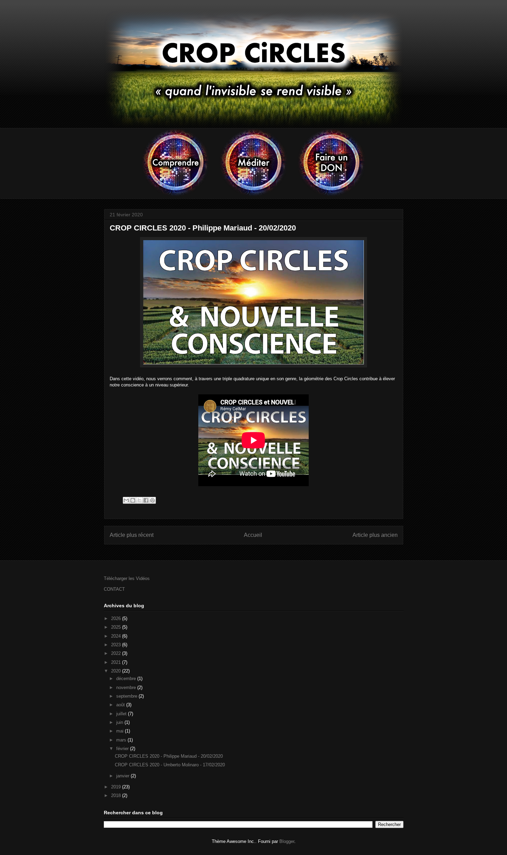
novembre (126, 687)
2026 (116, 618)
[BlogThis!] (132, 500)
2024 (116, 636)
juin (120, 722)
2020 (116, 671)
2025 (116, 627)
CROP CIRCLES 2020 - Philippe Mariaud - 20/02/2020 (169, 756)
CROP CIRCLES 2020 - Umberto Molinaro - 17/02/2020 (170, 764)
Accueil (253, 535)
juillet (122, 713)
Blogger (286, 841)
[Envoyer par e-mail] (126, 500)
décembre (126, 678)
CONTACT (114, 589)
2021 (116, 662)
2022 (116, 653)
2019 (116, 786)
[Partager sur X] (139, 500)
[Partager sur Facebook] (145, 500)
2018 (116, 795)
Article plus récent (131, 535)
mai (120, 731)
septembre (127, 696)
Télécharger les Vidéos (127, 578)
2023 (116, 644)
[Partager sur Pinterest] (152, 500)
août (121, 704)
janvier (123, 775)
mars (122, 740)
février (123, 748)
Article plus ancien (375, 535)
